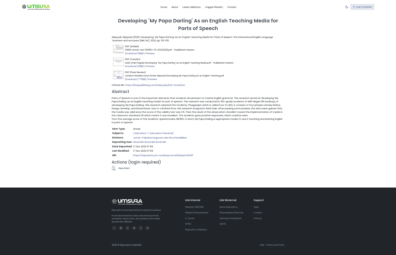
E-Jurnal (189, 218)
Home (163, 7)
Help (256, 206)
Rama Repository (229, 206)
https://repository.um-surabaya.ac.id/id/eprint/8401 (163, 155)
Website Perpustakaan (196, 212)
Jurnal (136, 137)
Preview (150, 53)
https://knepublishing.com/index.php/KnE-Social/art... (155, 85)
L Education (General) (161, 133)
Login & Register (363, 6)
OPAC (188, 223)
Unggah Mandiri (214, 7)
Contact (231, 7)
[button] (113, 168)
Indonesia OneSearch (231, 218)
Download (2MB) (134, 53)
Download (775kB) (135, 79)
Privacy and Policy (275, 244)
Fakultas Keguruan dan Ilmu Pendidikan (164, 137)
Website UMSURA (194, 206)
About (174, 7)
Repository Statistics (196, 229)
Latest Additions (192, 7)
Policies (258, 218)
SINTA (223, 223)
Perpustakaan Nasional (231, 212)
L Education (139, 133)
